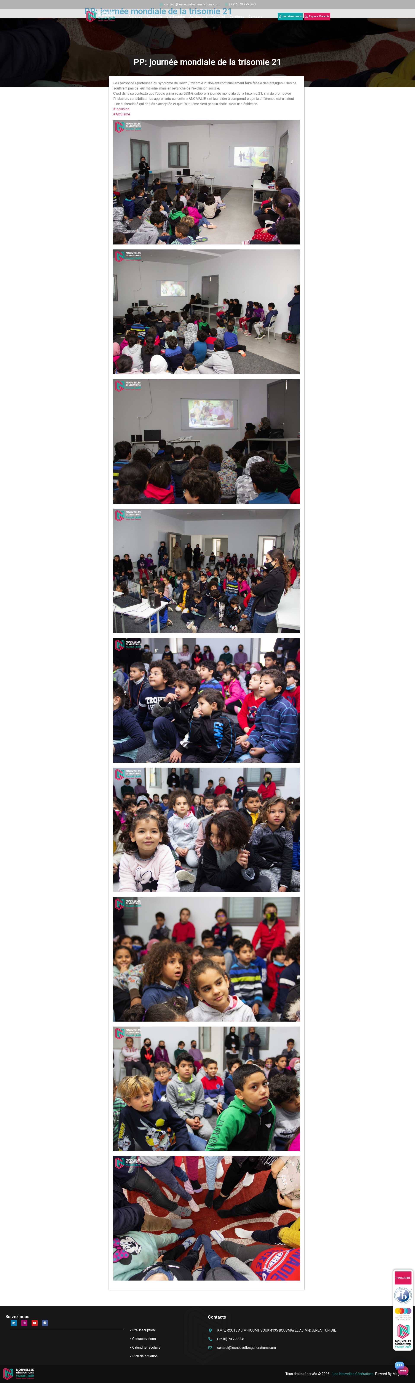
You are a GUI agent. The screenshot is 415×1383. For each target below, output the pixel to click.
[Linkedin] (14, 1323)
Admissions (198, 17)
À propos (135, 17)
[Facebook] (45, 1323)
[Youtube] (35, 1323)
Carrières (237, 17)
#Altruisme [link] (121, 114)
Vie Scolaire (175, 17)
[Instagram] (24, 1323)
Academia (154, 17)
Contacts (255, 17)
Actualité (218, 17)
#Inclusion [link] (121, 109)
